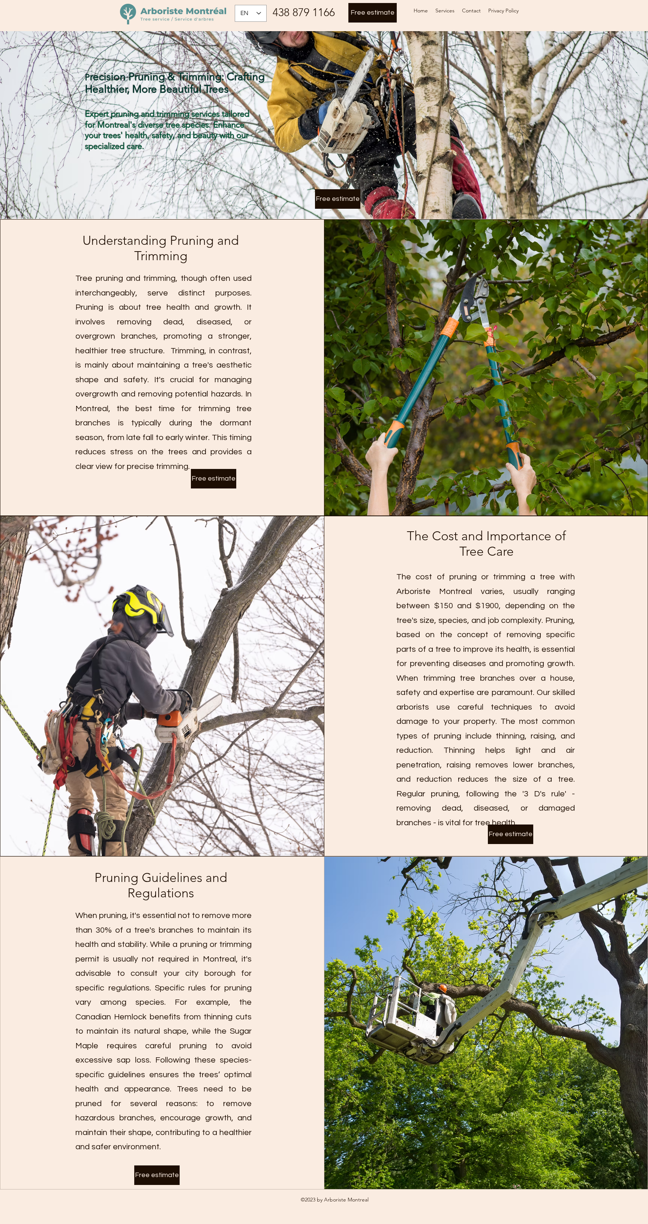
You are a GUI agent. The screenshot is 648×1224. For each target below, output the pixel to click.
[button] (445, 10)
